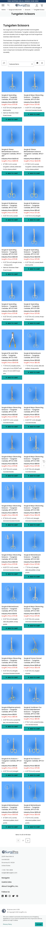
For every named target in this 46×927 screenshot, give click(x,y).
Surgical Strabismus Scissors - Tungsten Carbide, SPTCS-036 (31, 205)
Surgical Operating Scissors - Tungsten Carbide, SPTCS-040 (9, 306)
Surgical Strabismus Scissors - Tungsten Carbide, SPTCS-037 (9, 205)
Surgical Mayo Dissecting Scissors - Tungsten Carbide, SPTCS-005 (11, 557)
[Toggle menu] (3, 5)
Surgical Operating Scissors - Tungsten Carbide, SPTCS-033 (9, 97)
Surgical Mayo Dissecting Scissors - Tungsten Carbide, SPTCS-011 (11, 409)
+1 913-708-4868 (7, 870)
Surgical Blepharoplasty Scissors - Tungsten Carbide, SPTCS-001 (11, 709)
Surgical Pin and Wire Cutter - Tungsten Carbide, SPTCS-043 (10, 355)
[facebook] (6, 896)
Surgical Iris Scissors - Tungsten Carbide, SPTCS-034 (12, 761)
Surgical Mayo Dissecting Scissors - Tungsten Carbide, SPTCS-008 (33, 459)
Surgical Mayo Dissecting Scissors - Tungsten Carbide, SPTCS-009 (11, 459)
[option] (23, 1)
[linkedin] (3, 896)
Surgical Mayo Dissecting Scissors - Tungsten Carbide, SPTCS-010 (33, 409)
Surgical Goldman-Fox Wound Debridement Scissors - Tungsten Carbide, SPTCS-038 (32, 710)
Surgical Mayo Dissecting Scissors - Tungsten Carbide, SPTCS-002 (11, 660)
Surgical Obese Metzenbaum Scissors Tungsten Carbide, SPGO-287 (12, 152)
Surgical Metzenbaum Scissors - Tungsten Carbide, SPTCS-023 (32, 355)
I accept (39, 924)
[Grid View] (37, 62)
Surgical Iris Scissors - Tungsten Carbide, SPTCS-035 (34, 761)
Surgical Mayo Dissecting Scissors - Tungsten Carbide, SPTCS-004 (33, 97)
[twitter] (13, 896)
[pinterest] (17, 896)
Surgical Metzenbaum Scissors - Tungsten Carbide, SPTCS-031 (32, 807)
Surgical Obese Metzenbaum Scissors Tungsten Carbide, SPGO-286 (34, 152)
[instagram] (10, 896)
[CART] (42, 5)
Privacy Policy (7, 924)
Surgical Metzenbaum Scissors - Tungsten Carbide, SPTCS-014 (10, 608)
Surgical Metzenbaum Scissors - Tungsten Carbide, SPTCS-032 (10, 807)
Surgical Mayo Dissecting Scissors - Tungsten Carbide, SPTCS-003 (33, 608)
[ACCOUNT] (36, 5)
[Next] (28, 840)
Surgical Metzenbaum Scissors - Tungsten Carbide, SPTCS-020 (32, 557)
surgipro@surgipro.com (9, 872)
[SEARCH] (8, 5)
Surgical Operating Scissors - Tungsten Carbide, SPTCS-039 (31, 306)
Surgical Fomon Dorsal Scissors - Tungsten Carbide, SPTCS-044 (33, 660)
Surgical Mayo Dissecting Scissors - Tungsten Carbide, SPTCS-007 (11, 508)
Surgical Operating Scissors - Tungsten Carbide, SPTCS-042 (9, 252)
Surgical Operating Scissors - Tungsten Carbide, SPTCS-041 (31, 252)
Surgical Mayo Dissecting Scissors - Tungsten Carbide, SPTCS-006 (33, 508)
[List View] (42, 62)
